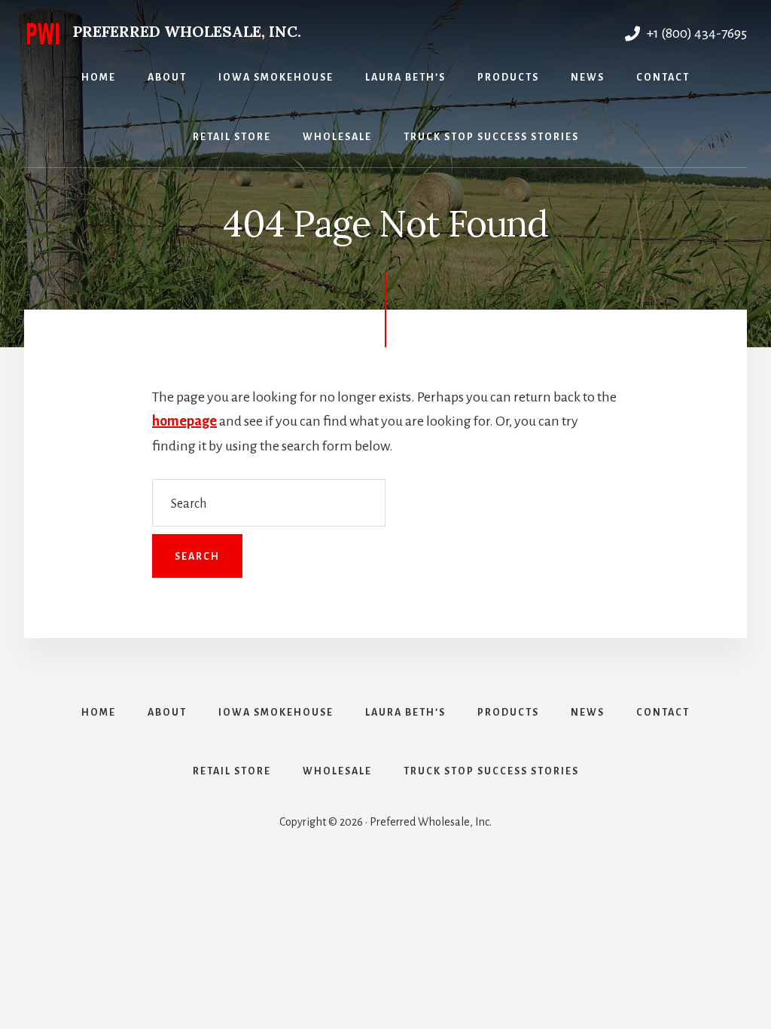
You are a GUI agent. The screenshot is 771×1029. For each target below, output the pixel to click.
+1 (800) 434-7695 (695, 33)
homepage (184, 421)
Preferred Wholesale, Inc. (187, 31)
